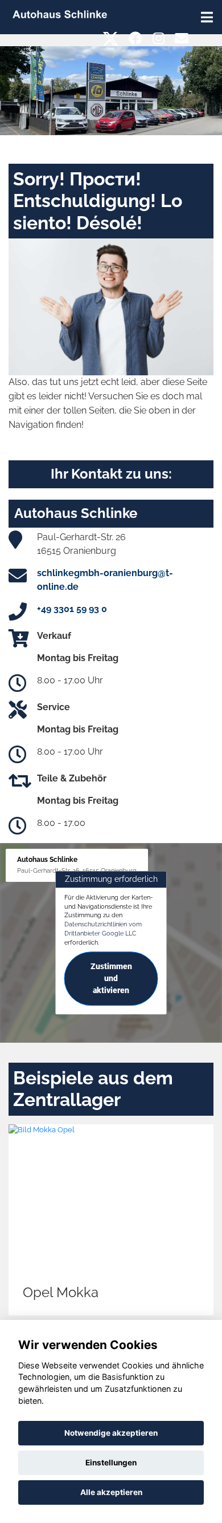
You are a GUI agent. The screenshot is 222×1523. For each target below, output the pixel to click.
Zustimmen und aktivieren (111, 978)
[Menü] (207, 17)
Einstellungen (111, 1462)
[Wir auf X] (110, 38)
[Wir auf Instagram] (159, 38)
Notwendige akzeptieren (111, 1432)
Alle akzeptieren (111, 1492)
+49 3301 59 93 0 (72, 608)
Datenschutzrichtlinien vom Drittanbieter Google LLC (103, 928)
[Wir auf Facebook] (135, 38)
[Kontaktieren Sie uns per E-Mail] (181, 38)
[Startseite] (60, 13)
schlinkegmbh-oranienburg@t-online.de (105, 580)
